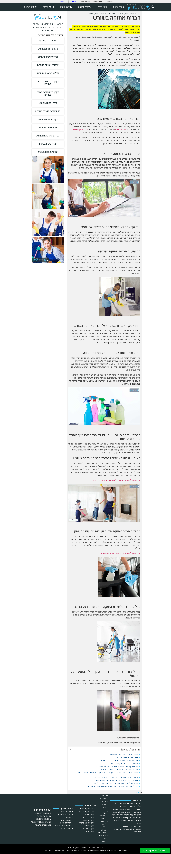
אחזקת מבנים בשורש (48, 152)
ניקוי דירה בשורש (48, 40)
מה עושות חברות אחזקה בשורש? (128, 738)
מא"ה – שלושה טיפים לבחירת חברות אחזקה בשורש (116, 777)
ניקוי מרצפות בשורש (48, 49)
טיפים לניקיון (30, 7)
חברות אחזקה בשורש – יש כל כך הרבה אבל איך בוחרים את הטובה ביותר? (108, 772)
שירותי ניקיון (66, 7)
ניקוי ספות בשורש (48, 127)
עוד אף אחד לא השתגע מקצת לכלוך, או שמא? (119, 761)
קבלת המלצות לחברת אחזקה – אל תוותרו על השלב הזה (115, 783)
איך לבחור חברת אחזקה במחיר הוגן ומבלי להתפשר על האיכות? (112, 786)
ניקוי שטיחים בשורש (48, 119)
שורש (138, 792)
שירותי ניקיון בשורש (48, 57)
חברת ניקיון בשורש (48, 144)
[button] (104, 737)
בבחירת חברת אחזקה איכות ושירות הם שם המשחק (117, 780)
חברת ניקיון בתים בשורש (48, 135)
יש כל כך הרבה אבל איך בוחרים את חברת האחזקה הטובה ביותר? (118, 742)
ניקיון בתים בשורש (48, 103)
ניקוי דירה (102, 7)
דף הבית (137, 13)
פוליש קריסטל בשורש (48, 73)
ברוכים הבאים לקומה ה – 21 (126, 758)
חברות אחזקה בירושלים (112, 13)
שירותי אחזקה (85, 7)
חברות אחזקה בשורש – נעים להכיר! (123, 755)
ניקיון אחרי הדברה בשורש (48, 111)
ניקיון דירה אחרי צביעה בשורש (48, 83)
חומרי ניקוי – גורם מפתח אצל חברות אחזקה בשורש (117, 767)
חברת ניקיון (118, 7)
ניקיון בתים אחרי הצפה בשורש (48, 93)
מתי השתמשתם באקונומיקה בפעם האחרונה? (119, 769)
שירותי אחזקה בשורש (48, 65)
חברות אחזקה (128, 13)
